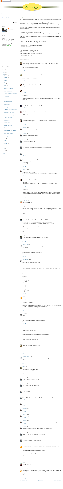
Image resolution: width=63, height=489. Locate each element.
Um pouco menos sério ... (8, 99)
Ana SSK (24, 83)
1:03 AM (24, 130)
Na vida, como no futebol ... (8, 91)
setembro (5, 80)
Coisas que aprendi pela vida (8, 88)
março (5, 141)
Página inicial (40, 480)
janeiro (5, 145)
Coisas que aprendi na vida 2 (8, 86)
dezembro (6, 75)
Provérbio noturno (7, 102)
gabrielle (24, 73)
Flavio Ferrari (25, 127)
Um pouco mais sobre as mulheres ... (10, 115)
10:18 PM (24, 387)
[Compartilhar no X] (38, 53)
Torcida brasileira (7, 114)
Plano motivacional (7, 122)
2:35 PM (24, 323)
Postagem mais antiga (57, 480)
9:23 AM (24, 241)
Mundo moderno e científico (8, 133)
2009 (4, 147)
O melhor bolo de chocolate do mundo (10, 93)
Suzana (24, 366)
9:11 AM (24, 215)
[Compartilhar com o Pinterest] (41, 53)
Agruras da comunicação (8, 127)
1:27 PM (24, 293)
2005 (4, 153)
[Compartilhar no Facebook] (39, 53)
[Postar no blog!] (37, 53)
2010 (4, 74)
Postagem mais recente (23, 480)
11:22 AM (25, 264)
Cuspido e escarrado (7, 94)
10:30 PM (24, 475)
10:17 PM (24, 374)
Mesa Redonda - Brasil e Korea (9, 112)
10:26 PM (24, 442)
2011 (4, 72)
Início (2, 13)
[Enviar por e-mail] (36, 53)
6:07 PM (24, 466)
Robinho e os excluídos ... (8, 90)
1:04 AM (24, 136)
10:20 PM (24, 399)
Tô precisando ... (6, 96)
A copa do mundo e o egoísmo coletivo (10, 109)
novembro (6, 77)
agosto (5, 82)
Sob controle (6, 128)
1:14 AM (24, 175)
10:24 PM (24, 429)
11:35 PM (24, 70)
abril (5, 140)
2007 (4, 150)
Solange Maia (25, 343)
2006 (4, 152)
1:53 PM (24, 299)
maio (5, 138)
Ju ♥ (23, 462)
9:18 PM (24, 363)
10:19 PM (24, 393)
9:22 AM (24, 232)
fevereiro (5, 143)
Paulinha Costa (25, 118)
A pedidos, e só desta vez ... (8, 117)
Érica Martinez (25, 200)
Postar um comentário (23, 478)
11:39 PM (24, 80)
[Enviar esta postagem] (32, 55)
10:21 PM (24, 405)
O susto (5, 110)
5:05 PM (24, 459)
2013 (4, 69)
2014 (4, 67)
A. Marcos (24, 104)
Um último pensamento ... (8, 125)
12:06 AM (25, 101)
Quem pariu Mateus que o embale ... (10, 130)
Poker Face (6, 98)
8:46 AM (24, 197)
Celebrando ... (6, 135)
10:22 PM (24, 417)
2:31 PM (24, 310)
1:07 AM (24, 166)
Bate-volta (5, 123)
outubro (5, 78)
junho (5, 85)
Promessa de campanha (8, 136)
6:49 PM (24, 353)
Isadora (24, 61)
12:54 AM (25, 124)
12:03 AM (25, 92)
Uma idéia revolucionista (8, 106)
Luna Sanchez (25, 444)
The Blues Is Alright (26, 259)
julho (5, 83)
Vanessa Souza (25, 110)
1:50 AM (24, 186)
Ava (23, 217)
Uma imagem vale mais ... (8, 119)
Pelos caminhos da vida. (27, 356)
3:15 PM (24, 341)
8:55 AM (24, 203)
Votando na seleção (7, 120)
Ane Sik (24, 313)
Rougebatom (25, 468)
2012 (4, 71)
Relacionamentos (23, 18)
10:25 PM (24, 436)
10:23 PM (24, 423)
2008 (4, 148)
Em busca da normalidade (8, 101)
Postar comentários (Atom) (27, 482)
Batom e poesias (25, 244)
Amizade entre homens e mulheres (9, 131)
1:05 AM (24, 149)
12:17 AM (25, 107)
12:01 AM (25, 86)
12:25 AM (25, 116)
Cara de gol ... (6, 107)
